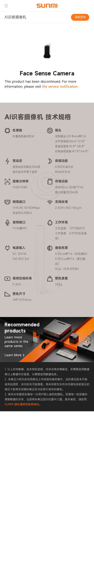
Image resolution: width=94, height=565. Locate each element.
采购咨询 (80, 17)
